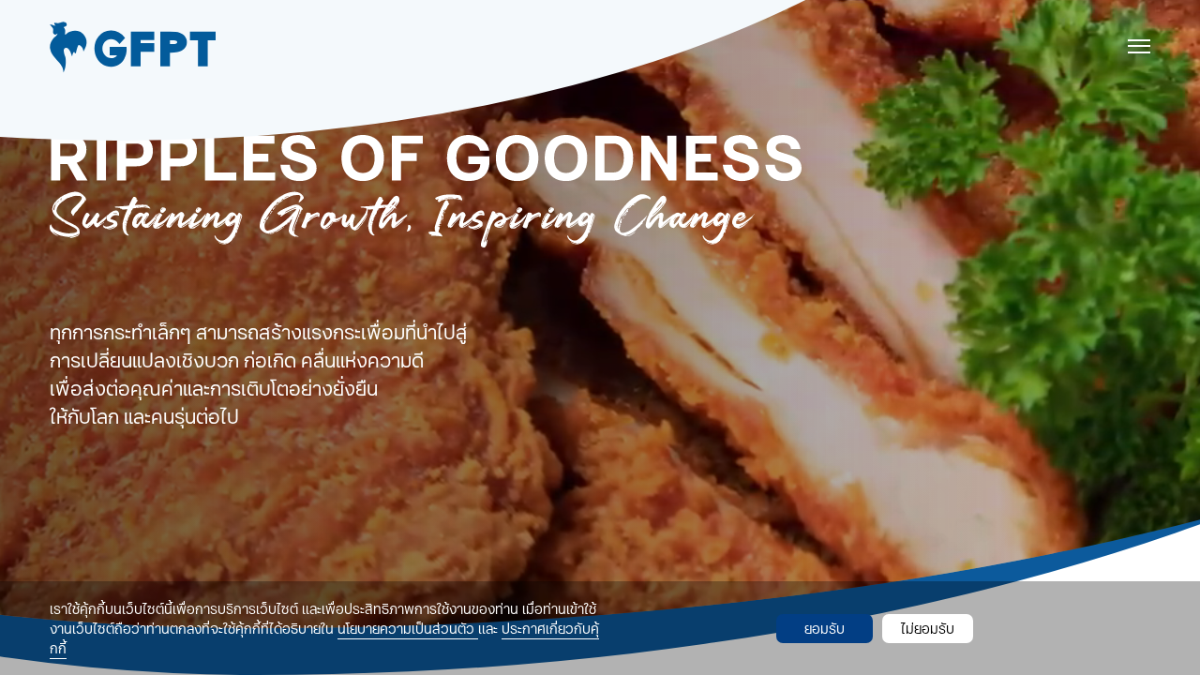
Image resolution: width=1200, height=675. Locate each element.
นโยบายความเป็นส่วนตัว (408, 628)
